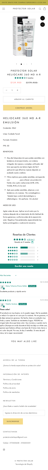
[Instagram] (4, 449)
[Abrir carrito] (45, 8)
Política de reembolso (11, 392)
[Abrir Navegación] (3, 9)
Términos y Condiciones (12, 379)
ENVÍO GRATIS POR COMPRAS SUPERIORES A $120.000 (24, 2)
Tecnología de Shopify (24, 464)
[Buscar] (40, 9)
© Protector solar (24, 461)
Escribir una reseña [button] (24, 266)
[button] (20, 78)
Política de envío (9, 388)
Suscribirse (13, 421)
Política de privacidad (11, 383)
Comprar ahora (23, 108)
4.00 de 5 (30, 239)
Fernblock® (14, 180)
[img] (5, 282)
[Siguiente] (31, 64)
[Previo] (16, 64)
